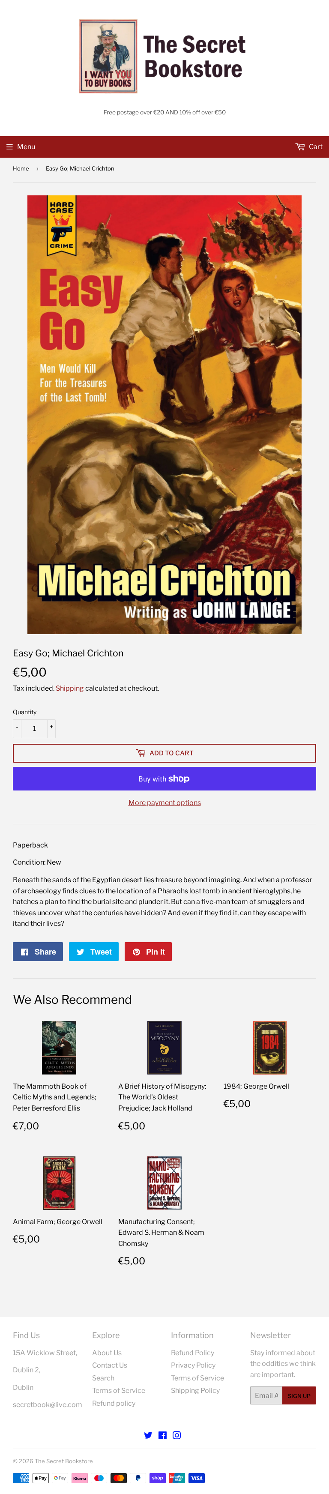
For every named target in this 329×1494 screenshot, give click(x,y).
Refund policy (113, 1403)
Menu (26, 147)
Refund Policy (192, 1353)
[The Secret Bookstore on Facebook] (162, 1436)
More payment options (165, 803)
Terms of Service (118, 1390)
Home (21, 168)
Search (103, 1378)
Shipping (70, 688)
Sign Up (299, 1395)
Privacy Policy (193, 1365)
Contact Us (109, 1365)
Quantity (24, 712)
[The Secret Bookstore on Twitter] (148, 1436)
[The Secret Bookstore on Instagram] (177, 1436)
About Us (107, 1353)
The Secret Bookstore (64, 1461)
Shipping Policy (195, 1390)
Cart (315, 147)
